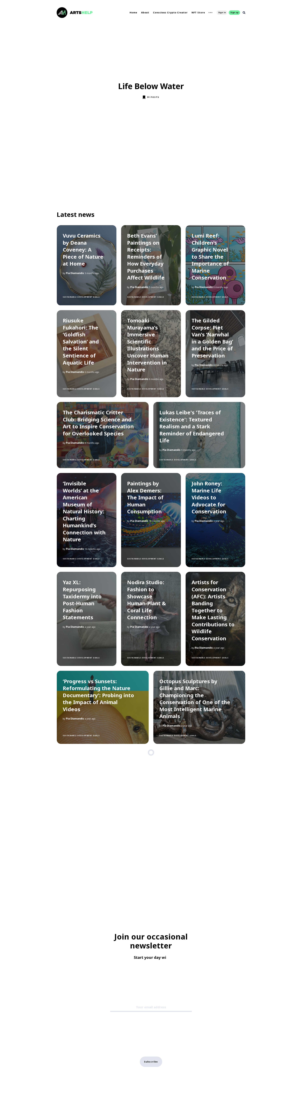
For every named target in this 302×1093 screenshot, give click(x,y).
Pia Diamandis (75, 273)
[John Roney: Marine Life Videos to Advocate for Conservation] (215, 520)
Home (133, 12)
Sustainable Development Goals (81, 297)
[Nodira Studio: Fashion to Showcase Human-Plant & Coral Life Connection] (151, 619)
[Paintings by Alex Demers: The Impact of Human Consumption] (151, 520)
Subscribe (151, 1061)
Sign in (222, 12)
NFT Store (198, 12)
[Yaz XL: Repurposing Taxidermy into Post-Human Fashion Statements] (86, 619)
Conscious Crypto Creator (170, 12)
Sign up (234, 12)
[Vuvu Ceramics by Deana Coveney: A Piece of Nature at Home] (86, 265)
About (145, 12)
